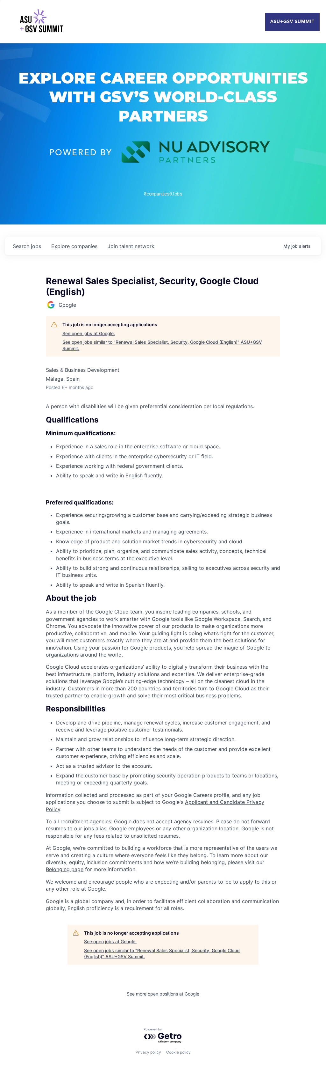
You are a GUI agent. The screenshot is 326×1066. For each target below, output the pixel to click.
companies (74, 246)
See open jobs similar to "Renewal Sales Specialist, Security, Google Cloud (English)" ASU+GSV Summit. (162, 345)
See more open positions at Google (163, 993)
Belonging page (64, 869)
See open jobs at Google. (88, 333)
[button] (163, 598)
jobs (27, 246)
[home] (41, 21)
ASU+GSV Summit (292, 21)
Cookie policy (178, 1052)
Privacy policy (148, 1052)
